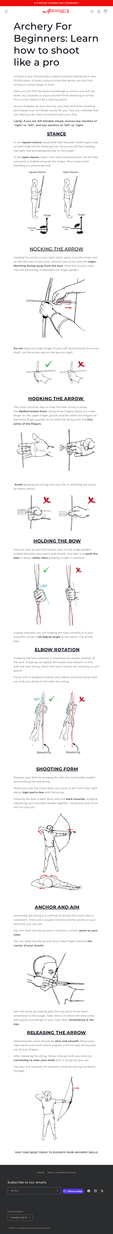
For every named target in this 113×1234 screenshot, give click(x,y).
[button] (6, 11)
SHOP (34, 1152)
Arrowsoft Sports (23, 1228)
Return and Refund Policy (62, 1172)
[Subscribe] (57, 1190)
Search (41, 1172)
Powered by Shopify (40, 1228)
